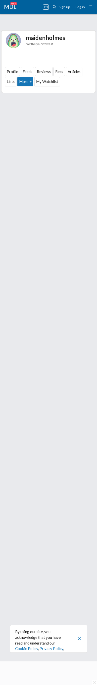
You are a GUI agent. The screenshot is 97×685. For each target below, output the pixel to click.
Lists (11, 81)
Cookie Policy (26, 648)
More (23, 81)
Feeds (27, 71)
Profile (12, 71)
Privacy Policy (51, 648)
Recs (59, 71)
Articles (74, 71)
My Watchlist (47, 81)
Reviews (44, 71)
